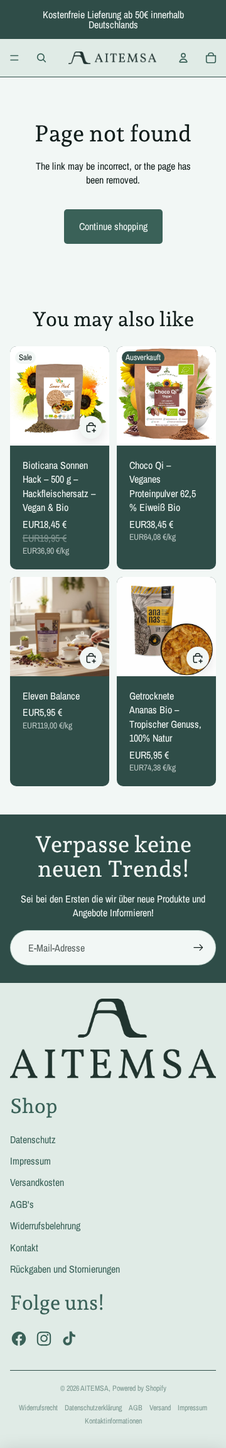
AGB (136, 1408)
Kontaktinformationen (113, 1421)
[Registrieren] (198, 948)
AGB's (22, 1204)
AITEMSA (94, 1388)
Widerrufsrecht (38, 1408)
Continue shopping (113, 226)
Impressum (30, 1161)
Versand (160, 1408)
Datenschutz (33, 1139)
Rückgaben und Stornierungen (65, 1269)
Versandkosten (37, 1182)
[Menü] (14, 57)
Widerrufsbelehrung (45, 1225)
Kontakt (24, 1247)
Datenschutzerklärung (93, 1408)
